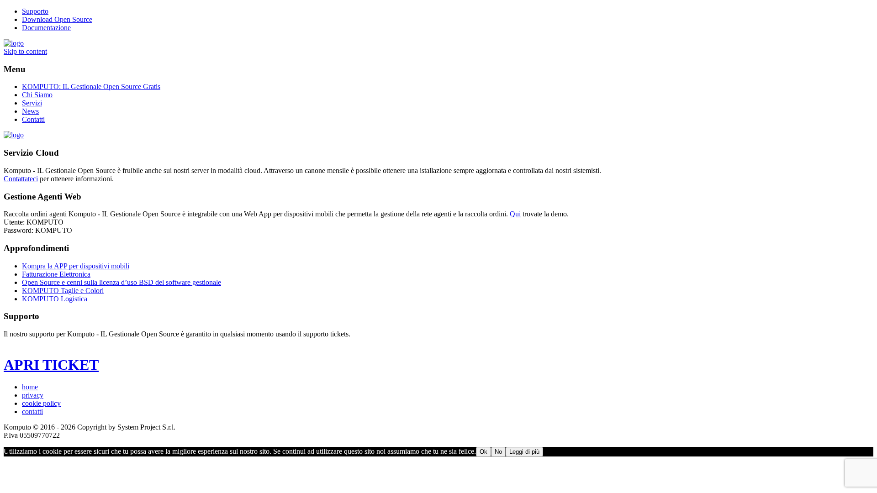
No (498, 451)
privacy (32, 395)
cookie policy (41, 403)
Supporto (35, 11)
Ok (483, 451)
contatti (32, 411)
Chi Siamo (37, 95)
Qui (515, 214)
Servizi (32, 103)
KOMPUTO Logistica (54, 299)
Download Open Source (57, 19)
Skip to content (25, 51)
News (30, 111)
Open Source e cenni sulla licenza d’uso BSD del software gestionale (121, 282)
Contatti (33, 119)
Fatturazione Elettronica (56, 274)
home (30, 387)
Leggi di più (524, 451)
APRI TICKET (51, 365)
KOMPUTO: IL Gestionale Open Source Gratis (91, 86)
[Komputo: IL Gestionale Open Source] (14, 43)
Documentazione (46, 27)
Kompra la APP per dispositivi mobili (75, 266)
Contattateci (21, 179)
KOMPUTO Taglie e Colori (63, 290)
